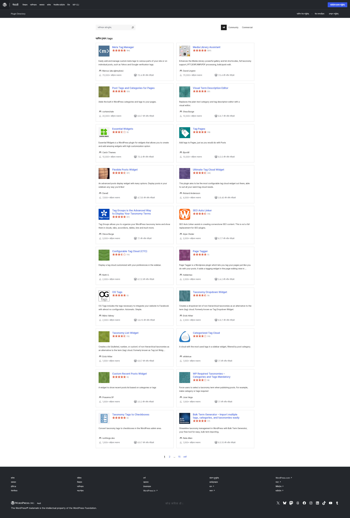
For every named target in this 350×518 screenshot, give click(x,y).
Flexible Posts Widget (125, 169)
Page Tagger (200, 251)
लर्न (144, 478)
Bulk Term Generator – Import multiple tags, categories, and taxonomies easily (216, 416)
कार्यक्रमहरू (213, 482)
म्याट (278, 482)
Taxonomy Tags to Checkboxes (130, 414)
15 (179, 456)
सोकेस (79, 478)
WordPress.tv (150, 490)
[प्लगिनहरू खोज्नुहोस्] (132, 27)
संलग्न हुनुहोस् (214, 478)
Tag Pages (199, 128)
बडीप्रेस (280, 490)
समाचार (13, 482)
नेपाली (39, 503)
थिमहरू (79, 482)
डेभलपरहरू (147, 486)
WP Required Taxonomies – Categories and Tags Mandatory (211, 375)
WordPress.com (284, 478)
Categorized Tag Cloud (206, 332)
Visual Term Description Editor (210, 88)
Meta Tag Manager (123, 47)
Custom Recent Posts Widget (129, 373)
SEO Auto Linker (202, 210)
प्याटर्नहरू (80, 490)
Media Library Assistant (206, 47)
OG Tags (117, 292)
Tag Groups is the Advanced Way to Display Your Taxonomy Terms (131, 212)
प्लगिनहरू (80, 486)
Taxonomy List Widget (125, 332)
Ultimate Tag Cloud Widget (208, 169)
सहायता (145, 482)
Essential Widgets (122, 128)
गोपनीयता (14, 490)
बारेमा (12, 478)
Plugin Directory (18, 14)
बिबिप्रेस (280, 486)
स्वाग (212, 490)
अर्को (184, 457)
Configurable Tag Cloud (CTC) (129, 251)
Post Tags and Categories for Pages (133, 88)
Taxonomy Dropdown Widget (210, 292)
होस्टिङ (13, 486)
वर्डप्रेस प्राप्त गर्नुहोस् (337, 5)
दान (211, 486)
